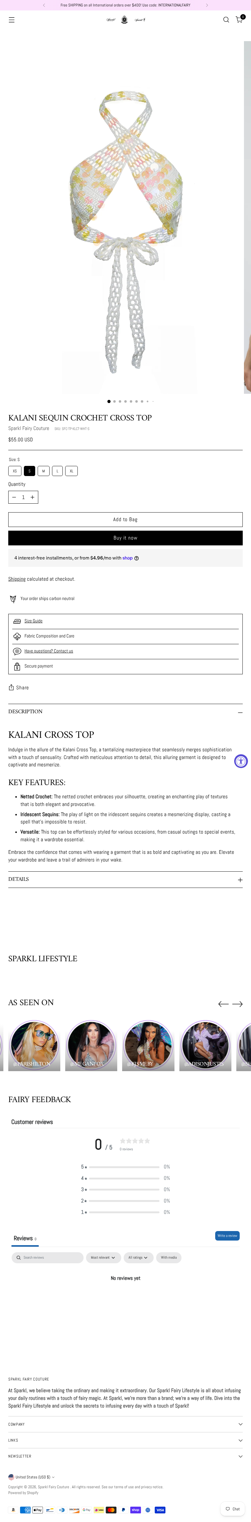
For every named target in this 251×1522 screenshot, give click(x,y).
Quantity (16, 484)
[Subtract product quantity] (14, 497)
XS (15, 470)
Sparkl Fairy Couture (28, 428)
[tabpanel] (125, 1299)
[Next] (207, 5)
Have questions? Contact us (48, 651)
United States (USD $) (33, 1477)
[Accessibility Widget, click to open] (241, 761)
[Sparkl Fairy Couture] (125, 20)
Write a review (227, 1235)
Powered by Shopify (23, 1492)
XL (71, 470)
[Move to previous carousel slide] (223, 921)
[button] (125, 1167)
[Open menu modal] (11, 20)
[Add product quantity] (32, 497)
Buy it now (125, 538)
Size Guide (33, 621)
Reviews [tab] (25, 1238)
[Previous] (44, 5)
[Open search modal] (226, 20)
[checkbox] (169, 1257)
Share (22, 687)
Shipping (17, 579)
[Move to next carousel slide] (237, 921)
